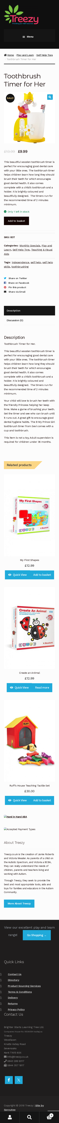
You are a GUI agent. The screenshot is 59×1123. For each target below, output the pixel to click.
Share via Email (17, 291)
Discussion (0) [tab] (15, 320)
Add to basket (16, 220)
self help (36, 262)
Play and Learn (25, 55)
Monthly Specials (30, 245)
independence (20, 262)
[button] (50, 97)
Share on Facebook (18, 283)
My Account (10, 1117)
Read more (42, 687)
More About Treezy (19, 903)
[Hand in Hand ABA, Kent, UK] (29, 817)
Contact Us (14, 974)
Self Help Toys (44, 55)
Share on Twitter (18, 278)
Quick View (20, 574)
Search (29, 1117)
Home (10, 55)
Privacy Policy (16, 1009)
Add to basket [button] (42, 574)
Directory (13, 980)
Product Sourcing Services (24, 986)
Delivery (13, 997)
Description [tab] (13, 310)
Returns (13, 1003)
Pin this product (17, 287)
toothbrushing (20, 266)
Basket (45, 1114)
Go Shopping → (36, 935)
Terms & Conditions (20, 991)
